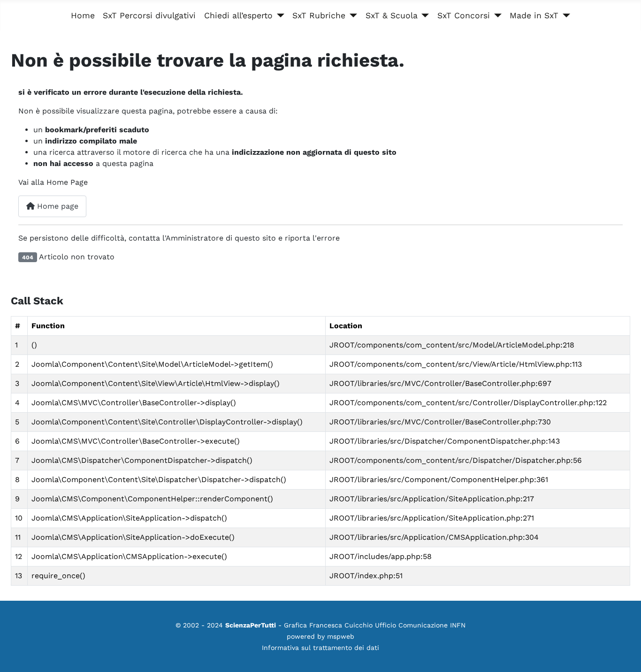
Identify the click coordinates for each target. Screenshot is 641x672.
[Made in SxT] (564, 15)
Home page (56, 206)
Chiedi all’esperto (238, 15)
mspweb (340, 636)
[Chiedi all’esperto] (278, 15)
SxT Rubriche (318, 15)
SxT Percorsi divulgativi (149, 15)
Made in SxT (534, 15)
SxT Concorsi (463, 15)
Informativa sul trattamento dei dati (320, 647)
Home (83, 15)
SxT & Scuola (392, 15)
